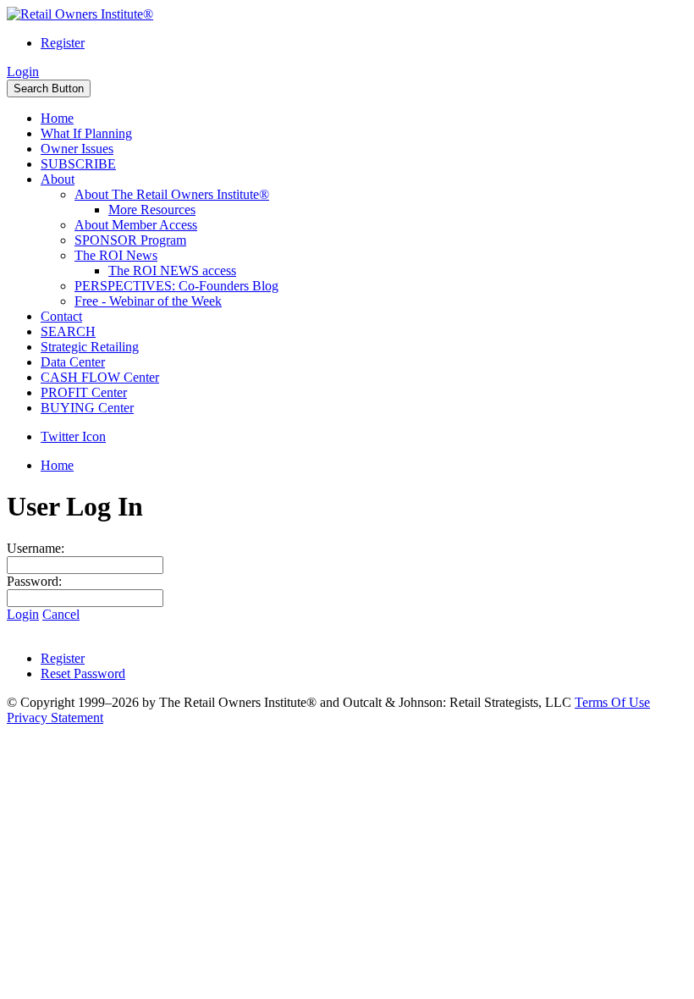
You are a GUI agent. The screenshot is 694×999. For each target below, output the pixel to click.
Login (23, 71)
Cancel (61, 614)
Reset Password (83, 673)
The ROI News (115, 255)
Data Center (73, 362)
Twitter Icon (73, 436)
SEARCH (68, 331)
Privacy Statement (55, 717)
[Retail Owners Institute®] (80, 14)
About (57, 179)
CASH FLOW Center (100, 377)
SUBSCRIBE (78, 164)
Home (57, 118)
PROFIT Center (84, 392)
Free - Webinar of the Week (148, 301)
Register (63, 43)
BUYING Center (87, 407)
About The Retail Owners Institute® (171, 194)
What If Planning (86, 133)
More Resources (152, 209)
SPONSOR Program (130, 240)
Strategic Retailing (90, 346)
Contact (61, 316)
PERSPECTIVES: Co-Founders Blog (176, 286)
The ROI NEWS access (172, 270)
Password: (34, 581)
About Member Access (135, 225)
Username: (35, 548)
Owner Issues (77, 148)
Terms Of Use (612, 702)
